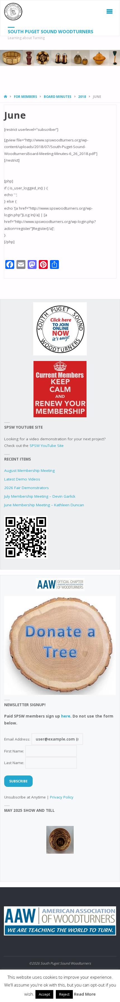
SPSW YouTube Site (47, 445)
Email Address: (17, 739)
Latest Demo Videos (22, 479)
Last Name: (14, 762)
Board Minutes (57, 97)
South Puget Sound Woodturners (50, 32)
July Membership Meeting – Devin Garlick (39, 496)
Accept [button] (44, 994)
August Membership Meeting (29, 470)
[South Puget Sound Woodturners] (13, 11)
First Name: (14, 751)
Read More (85, 994)
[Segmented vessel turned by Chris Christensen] (60, 840)
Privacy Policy (61, 797)
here (65, 716)
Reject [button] (64, 994)
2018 (82, 97)
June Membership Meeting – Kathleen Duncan (44, 504)
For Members (25, 97)
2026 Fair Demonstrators (26, 487)
